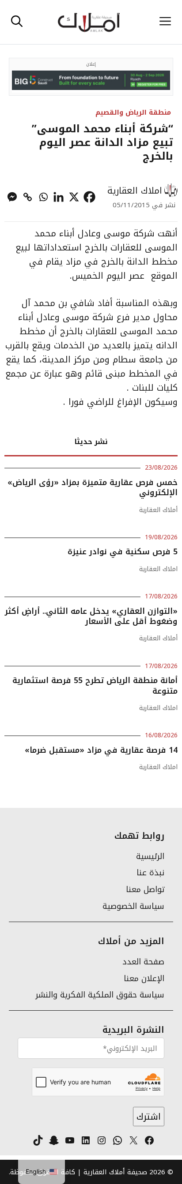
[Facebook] (89, 197)
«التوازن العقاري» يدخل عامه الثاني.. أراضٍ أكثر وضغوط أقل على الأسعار (91, 616)
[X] (74, 197)
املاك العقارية (134, 190)
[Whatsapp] (43, 197)
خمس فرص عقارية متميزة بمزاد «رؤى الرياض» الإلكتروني (93, 487)
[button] (16, 22)
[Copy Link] (27, 197)
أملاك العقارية (158, 510)
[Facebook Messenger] (12, 197)
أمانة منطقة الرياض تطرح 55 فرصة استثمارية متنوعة (95, 685)
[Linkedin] (58, 197)
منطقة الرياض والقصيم (133, 112)
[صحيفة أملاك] (88, 22)
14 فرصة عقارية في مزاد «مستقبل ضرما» (101, 750)
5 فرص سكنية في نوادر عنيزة (123, 551)
